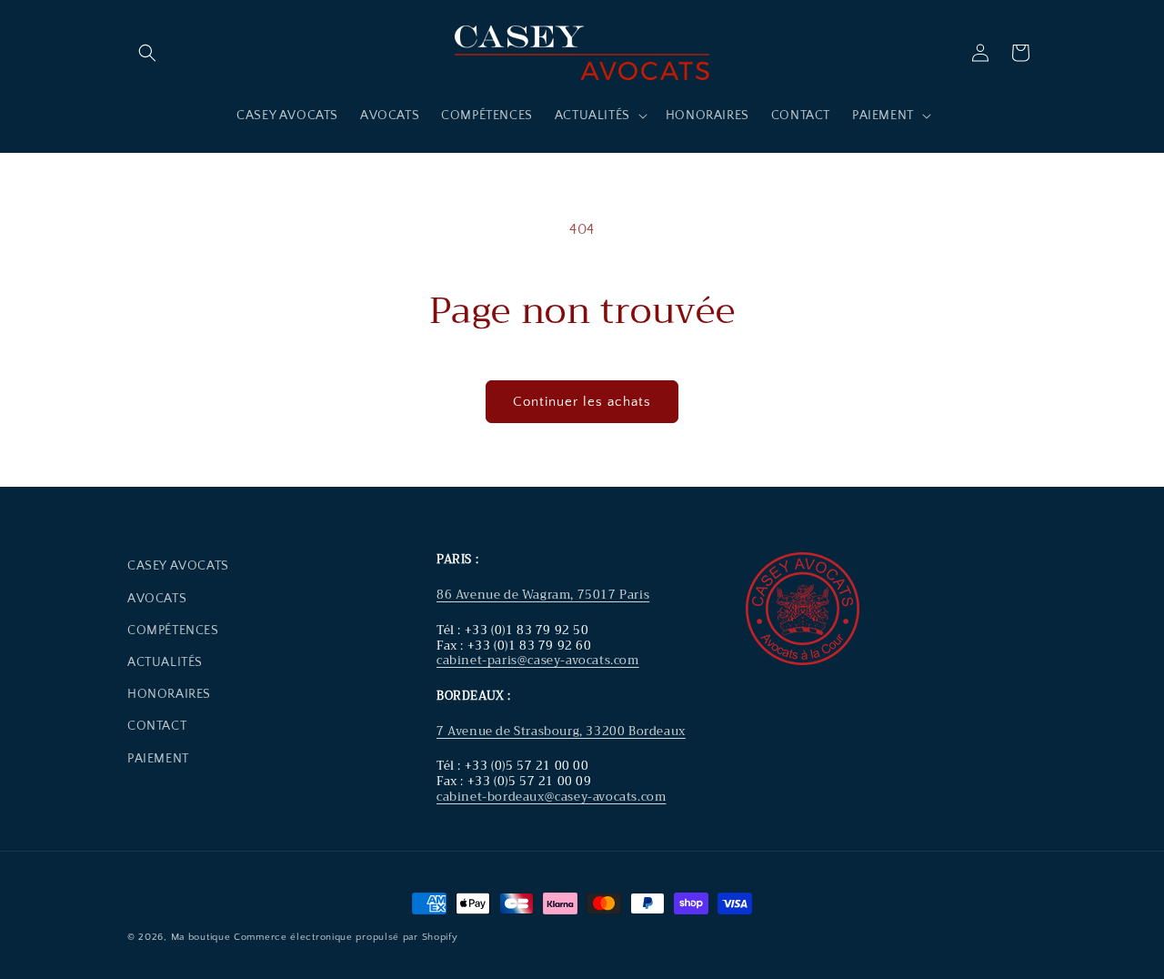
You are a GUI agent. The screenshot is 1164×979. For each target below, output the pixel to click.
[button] (147, 53)
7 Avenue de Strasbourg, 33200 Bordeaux (561, 731)
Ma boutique (201, 937)
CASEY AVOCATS (178, 566)
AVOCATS (156, 598)
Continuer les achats (582, 401)
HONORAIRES (169, 694)
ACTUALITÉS (165, 662)
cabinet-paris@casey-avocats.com (537, 660)
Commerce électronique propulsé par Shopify (345, 937)
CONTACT (156, 726)
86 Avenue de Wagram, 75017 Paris (542, 594)
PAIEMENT (158, 759)
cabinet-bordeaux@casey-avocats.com (551, 796)
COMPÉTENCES (173, 630)
